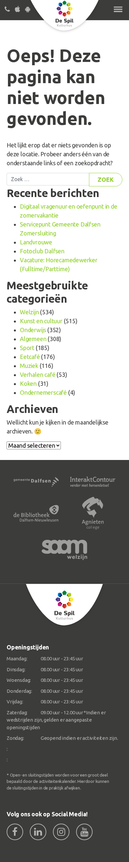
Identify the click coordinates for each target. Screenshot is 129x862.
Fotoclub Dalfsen (42, 251)
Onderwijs (33, 330)
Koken (28, 383)
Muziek (29, 365)
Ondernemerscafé (43, 392)
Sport (27, 347)
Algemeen (33, 338)
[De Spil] (64, 605)
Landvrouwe (36, 242)
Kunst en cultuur (41, 321)
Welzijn (29, 312)
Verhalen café (37, 374)
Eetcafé (30, 356)
